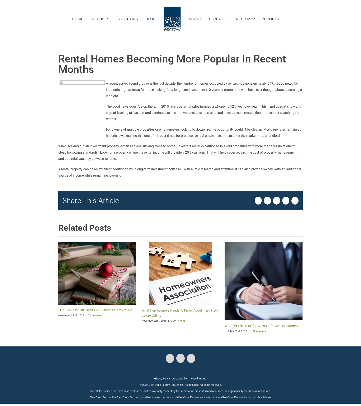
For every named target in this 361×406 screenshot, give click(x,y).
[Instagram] (180, 358)
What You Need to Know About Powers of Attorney (261, 326)
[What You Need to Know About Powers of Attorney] (264, 281)
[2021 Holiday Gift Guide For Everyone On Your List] (97, 273)
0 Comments (95, 315)
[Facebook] (170, 358)
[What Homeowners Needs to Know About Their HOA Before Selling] (180, 273)
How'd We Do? (199, 378)
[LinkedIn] (191, 358)
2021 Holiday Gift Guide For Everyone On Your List (95, 310)
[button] (277, 19)
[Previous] (61, 287)
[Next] (299, 287)
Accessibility (179, 378)
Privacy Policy (162, 378)
